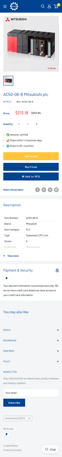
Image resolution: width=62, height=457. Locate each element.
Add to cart (31, 156)
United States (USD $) (15, 418)
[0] (56, 6)
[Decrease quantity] (19, 123)
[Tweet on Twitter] (50, 189)
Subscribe (14, 402)
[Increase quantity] (36, 123)
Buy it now (31, 166)
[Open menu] (5, 6)
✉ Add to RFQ (31, 176)
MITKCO (7, 101)
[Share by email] (56, 189)
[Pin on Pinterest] (43, 189)
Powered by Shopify (12, 450)
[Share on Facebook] (37, 189)
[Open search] (43, 6)
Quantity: (8, 123)
